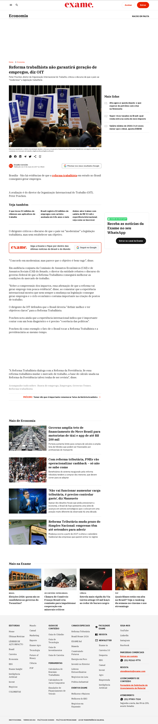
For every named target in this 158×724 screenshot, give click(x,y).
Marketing (34, 635)
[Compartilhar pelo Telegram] (25, 156)
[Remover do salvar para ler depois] (40, 156)
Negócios (13, 687)
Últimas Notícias (16, 636)
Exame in (103, 645)
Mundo (33, 625)
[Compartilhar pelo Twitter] (30, 156)
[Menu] (11, 5)
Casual (33, 630)
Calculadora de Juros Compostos (57, 681)
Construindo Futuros (77, 652)
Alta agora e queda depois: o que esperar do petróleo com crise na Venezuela (125, 106)
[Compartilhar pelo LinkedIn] (20, 156)
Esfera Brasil (62, 593)
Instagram (125, 640)
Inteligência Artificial (14, 675)
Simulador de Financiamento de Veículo (57, 691)
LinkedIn (124, 635)
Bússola (75, 646)
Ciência (33, 663)
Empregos (65, 385)
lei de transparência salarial (91, 720)
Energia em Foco (79, 659)
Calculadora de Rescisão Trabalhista (56, 672)
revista (103, 634)
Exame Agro (35, 645)
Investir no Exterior (80, 664)
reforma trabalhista (64, 175)
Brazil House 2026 (80, 636)
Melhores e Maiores (80, 694)
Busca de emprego (48, 385)
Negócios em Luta (79, 677)
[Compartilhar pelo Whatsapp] (10, 156)
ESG (11, 664)
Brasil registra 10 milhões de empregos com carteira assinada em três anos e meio (55, 214)
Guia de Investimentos (55, 649)
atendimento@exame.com (132, 671)
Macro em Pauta (140, 16)
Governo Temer (82, 385)
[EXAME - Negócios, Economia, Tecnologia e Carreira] (79, 5)
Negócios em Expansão (77, 705)
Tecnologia (35, 650)
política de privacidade (66, 720)
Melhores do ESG (79, 698)
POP (31, 668)
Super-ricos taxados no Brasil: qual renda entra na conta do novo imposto (127, 117)
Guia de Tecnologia (54, 641)
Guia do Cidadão (56, 634)
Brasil (11, 649)
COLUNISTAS (15, 692)
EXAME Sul (76, 641)
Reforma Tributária (80, 631)
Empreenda (104, 680)
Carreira (13, 654)
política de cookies (45, 720)
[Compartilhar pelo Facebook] (15, 156)
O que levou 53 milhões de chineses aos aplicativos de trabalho (22, 214)
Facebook (124, 645)
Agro (101, 675)
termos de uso (29, 720)
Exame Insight (15, 669)
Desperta (103, 655)
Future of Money (34, 656)
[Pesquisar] (17, 5)
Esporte (33, 640)
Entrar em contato (129, 656)
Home (11, 62)
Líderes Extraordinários (78, 670)
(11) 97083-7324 (132, 699)
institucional (15, 720)
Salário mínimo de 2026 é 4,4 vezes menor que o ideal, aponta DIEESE (126, 127)
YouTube (124, 630)
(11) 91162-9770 (132, 660)
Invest (12, 682)
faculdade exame (104, 627)
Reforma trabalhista (21, 388)
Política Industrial (79, 682)
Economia (18, 15)
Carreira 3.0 (104, 650)
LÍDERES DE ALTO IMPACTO (16, 643)
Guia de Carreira (56, 655)
